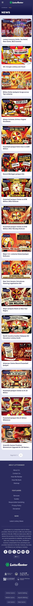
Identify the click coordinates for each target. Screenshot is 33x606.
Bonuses (17, 496)
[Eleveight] (9, 579)
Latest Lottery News (16, 521)
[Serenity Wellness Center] (23, 579)
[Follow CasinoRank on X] (14, 552)
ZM (16, 556)
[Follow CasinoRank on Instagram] (10, 552)
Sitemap (16, 483)
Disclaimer (16, 509)
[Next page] (21, 455)
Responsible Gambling (16, 502)
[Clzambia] (24, 574)
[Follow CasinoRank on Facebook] (5, 552)
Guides (16, 499)
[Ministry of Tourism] (8, 574)
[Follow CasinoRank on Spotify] (23, 552)
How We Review (16, 477)
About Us (16, 470)
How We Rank (16, 480)
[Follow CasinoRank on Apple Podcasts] (27, 552)
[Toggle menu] (2, 2)
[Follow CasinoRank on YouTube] (19, 552)
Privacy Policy (16, 505)
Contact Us (16, 473)
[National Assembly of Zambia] (16, 574)
